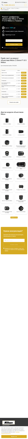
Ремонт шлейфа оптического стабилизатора (7, 97)
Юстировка (4, 91)
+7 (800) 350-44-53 (9, 5)
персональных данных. (13, 48)
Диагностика (4, 72)
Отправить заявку (14, 44)
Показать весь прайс (14, 102)
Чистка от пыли (5, 88)
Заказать (24, 72)
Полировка (4, 80)
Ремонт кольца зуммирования (8, 75)
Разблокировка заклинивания (8, 77)
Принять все (14, 436)
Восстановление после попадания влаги (8, 86)
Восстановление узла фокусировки (6, 83)
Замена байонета (5, 94)
